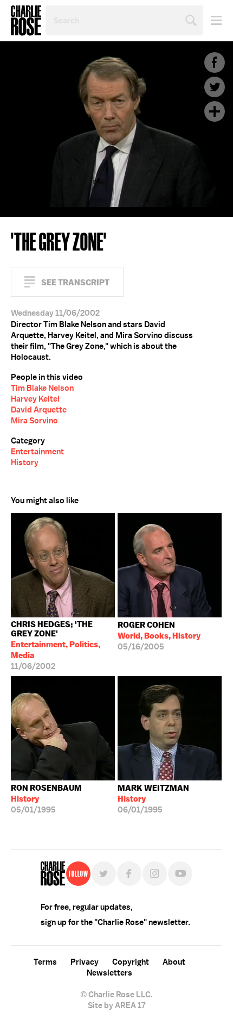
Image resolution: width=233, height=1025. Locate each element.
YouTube (180, 873)
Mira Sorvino (34, 420)
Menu (212, 20)
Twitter (214, 87)
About (174, 962)
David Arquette (39, 409)
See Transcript (75, 282)
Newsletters (109, 972)
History (24, 462)
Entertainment (37, 451)
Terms (45, 962)
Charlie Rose (26, 20)
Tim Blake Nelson (42, 388)
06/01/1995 (153, 799)
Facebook (214, 62)
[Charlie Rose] (53, 873)
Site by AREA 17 (116, 1005)
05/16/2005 (159, 636)
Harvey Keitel (35, 398)
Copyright (130, 962)
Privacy (84, 962)
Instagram (155, 873)
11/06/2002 (55, 645)
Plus (214, 111)
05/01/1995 (46, 799)
